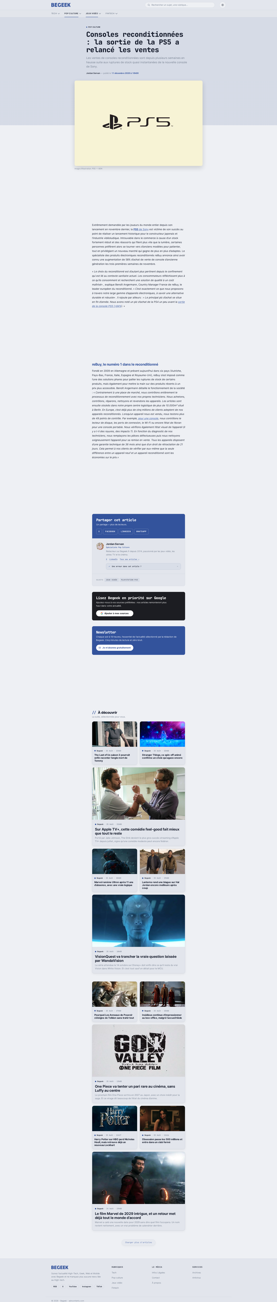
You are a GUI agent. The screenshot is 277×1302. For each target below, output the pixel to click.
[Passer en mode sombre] (222, 5)
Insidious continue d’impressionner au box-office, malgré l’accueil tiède (162, 1016)
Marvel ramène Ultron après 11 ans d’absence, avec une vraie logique (113, 884)
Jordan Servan (93, 73)
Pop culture (71, 13)
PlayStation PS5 (129, 580)
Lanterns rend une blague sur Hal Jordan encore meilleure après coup (160, 885)
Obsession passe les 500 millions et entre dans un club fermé (162, 1141)
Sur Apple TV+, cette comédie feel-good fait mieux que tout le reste (137, 831)
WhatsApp (141, 531)
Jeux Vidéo (111, 580)
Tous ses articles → (129, 559)
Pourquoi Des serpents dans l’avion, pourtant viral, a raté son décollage (162, 1273)
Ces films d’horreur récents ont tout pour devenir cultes (114, 1273)
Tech (54, 13)
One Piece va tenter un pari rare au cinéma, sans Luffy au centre (135, 1088)
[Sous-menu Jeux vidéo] (100, 13)
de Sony (141, 229)
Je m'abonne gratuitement (116, 647)
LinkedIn (126, 531)
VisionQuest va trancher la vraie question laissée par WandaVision (136, 958)
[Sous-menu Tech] (59, 13)
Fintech (110, 13)
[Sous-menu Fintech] (116, 13)
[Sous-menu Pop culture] (80, 13)
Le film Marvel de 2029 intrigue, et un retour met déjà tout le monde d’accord (135, 1216)
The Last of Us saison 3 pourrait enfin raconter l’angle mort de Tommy (112, 757)
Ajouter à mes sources (116, 613)
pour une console (148, 418)
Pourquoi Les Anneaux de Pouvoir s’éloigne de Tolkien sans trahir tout (114, 1016)
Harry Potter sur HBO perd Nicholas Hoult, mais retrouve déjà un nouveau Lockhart (114, 1142)
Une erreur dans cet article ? (126, 566)
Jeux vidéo (92, 13)
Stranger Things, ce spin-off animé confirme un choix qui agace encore (162, 756)
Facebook (110, 531)
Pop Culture (94, 27)
